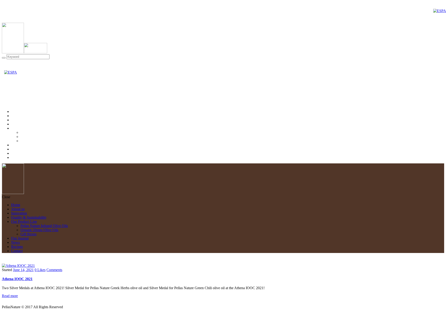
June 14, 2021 (23, 270)
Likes (40, 270)
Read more (10, 296)
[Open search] (4, 57)
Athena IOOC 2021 (17, 279)
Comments (54, 270)
